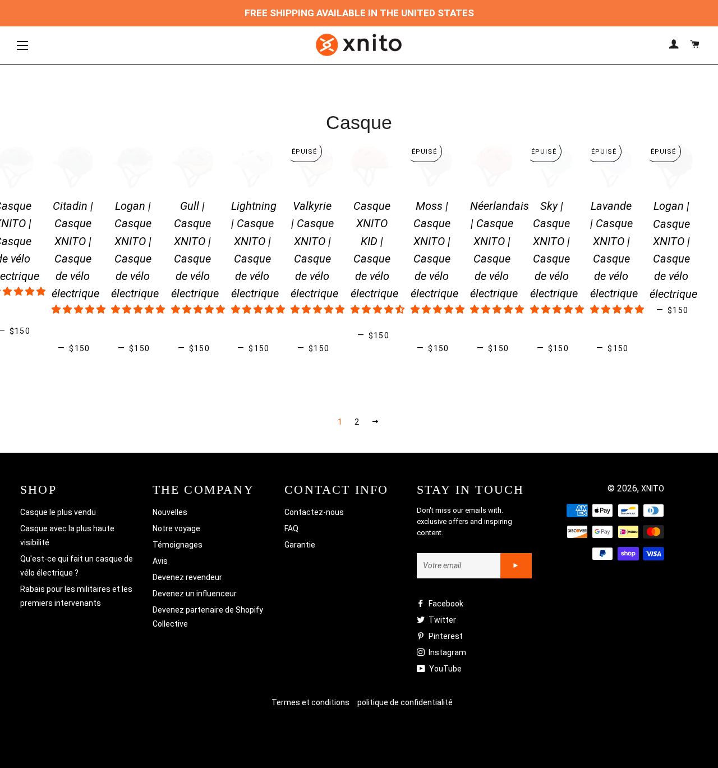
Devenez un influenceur (195, 593)
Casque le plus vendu (58, 512)
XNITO (652, 488)
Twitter (441, 619)
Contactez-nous (314, 512)
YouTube (444, 668)
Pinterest (445, 636)
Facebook (445, 603)
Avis (160, 561)
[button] (78, 309)
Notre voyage (176, 528)
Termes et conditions (310, 702)
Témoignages (177, 544)
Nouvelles (170, 512)
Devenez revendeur (187, 577)
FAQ (291, 528)
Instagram (446, 652)
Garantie (299, 544)
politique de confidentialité (405, 702)
